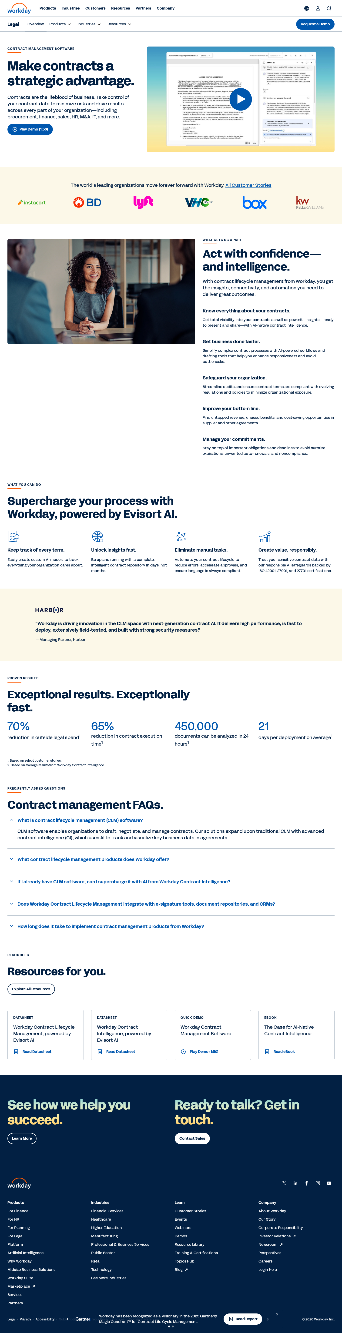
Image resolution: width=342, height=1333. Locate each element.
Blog (179, 1269)
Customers (95, 8)
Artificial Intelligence (25, 1253)
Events (181, 1219)
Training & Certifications (196, 1253)
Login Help (267, 1269)
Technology (101, 1269)
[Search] (329, 8)
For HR (13, 1219)
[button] (241, 99)
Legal (13, 24)
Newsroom (268, 1244)
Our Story (267, 1219)
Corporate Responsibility (280, 1227)
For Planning (18, 1227)
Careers (265, 1261)
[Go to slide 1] (169, 1326)
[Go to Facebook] (306, 1183)
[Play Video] (240, 99)
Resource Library (190, 1244)
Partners (143, 8)
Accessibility (45, 1319)
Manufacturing (104, 1236)
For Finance (17, 1211)
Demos (181, 1236)
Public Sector (103, 1253)
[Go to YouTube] (329, 1183)
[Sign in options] (317, 8)
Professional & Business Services (120, 1244)
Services (14, 1294)
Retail (96, 1261)
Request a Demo (315, 24)
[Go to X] (284, 1183)
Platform (15, 1244)
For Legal (15, 1236)
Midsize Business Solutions (31, 1269)
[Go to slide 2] (173, 1326)
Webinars (183, 1227)
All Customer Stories (248, 185)
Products (48, 8)
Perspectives (269, 1253)
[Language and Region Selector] (306, 8)
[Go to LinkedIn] (295, 1183)
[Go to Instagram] (317, 1183)
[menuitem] (36, 24)
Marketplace (18, 1286)
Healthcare (101, 1219)
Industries (71, 8)
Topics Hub (184, 1261)
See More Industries (108, 1278)
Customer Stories (190, 1211)
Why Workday (19, 1261)
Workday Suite (20, 1278)
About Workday (272, 1211)
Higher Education (106, 1227)
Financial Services (107, 1211)
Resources (120, 8)
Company (165, 8)
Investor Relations (274, 1236)
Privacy (25, 1319)
